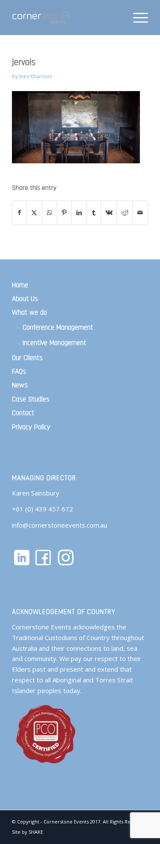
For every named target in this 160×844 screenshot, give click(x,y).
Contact (23, 413)
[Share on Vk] (108, 212)
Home (20, 285)
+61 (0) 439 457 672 (42, 509)
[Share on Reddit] (124, 212)
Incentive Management (54, 343)
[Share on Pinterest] (64, 212)
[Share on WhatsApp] (49, 212)
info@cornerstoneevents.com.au (59, 525)
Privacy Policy (31, 427)
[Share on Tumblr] (94, 212)
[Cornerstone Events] (66, 17)
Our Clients (27, 358)
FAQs (19, 371)
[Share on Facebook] (19, 212)
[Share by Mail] (140, 212)
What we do (29, 312)
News (20, 385)
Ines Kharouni (35, 76)
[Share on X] (34, 212)
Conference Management (58, 327)
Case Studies (30, 399)
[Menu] (136, 17)
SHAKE (36, 832)
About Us (25, 299)
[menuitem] (136, 17)
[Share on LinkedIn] (79, 212)
